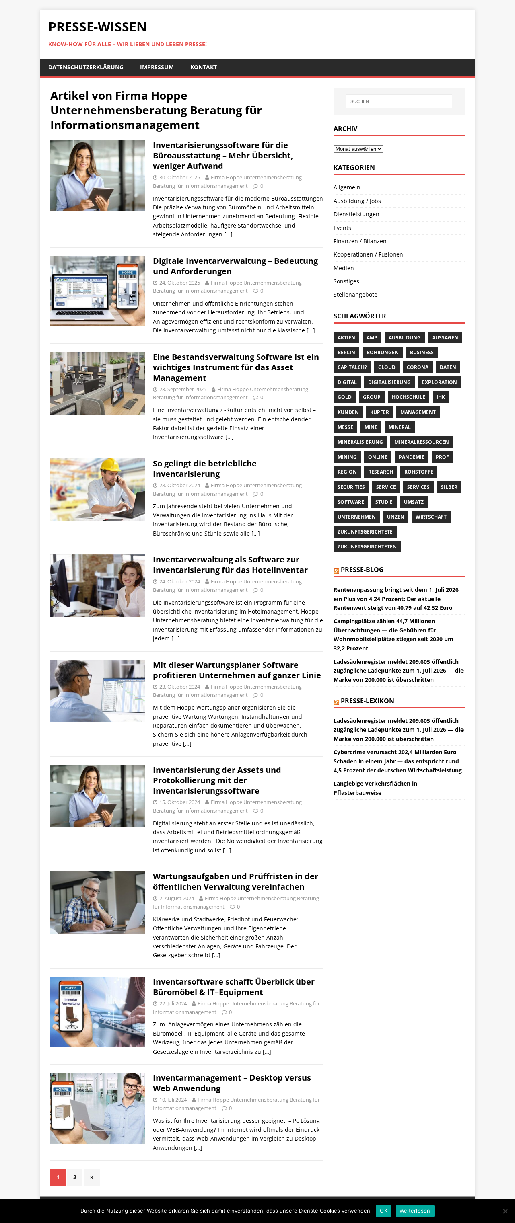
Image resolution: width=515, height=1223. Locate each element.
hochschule (408, 397)
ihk (441, 397)
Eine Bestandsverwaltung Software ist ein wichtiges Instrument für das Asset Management (236, 367)
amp (372, 337)
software (351, 502)
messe (345, 427)
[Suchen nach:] (399, 101)
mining (347, 456)
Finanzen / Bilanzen (360, 241)
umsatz (414, 502)
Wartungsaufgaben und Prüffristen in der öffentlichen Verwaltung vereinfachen (235, 881)
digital (347, 382)
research (380, 471)
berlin (346, 352)
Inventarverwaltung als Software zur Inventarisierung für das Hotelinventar (230, 564)
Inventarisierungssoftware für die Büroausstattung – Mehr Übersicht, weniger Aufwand (223, 155)
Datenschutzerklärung (86, 67)
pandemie (411, 456)
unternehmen (357, 516)
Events (342, 228)
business (422, 352)
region (347, 471)
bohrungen (383, 352)
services (418, 487)
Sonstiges (346, 281)
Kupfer (379, 412)
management (418, 412)
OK (383, 1210)
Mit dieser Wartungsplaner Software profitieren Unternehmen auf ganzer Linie (237, 670)
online (377, 456)
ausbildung (405, 337)
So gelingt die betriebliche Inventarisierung (205, 468)
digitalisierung (389, 382)
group (372, 397)
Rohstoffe (418, 471)
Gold (345, 397)
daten (448, 367)
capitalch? (352, 367)
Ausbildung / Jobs (357, 201)
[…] (228, 234)
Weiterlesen (415, 1210)
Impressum (157, 67)
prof (442, 456)
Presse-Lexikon (367, 700)
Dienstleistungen (356, 214)
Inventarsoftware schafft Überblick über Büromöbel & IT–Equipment (234, 986)
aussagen (445, 337)
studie (384, 502)
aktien (346, 337)
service (386, 487)
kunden (348, 412)
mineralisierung (360, 442)
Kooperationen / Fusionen (368, 254)
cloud (387, 367)
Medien (344, 268)
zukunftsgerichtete (365, 531)
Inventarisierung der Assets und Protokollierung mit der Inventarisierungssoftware (217, 780)
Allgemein (347, 187)
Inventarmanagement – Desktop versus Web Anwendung (232, 1083)
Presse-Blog (362, 569)
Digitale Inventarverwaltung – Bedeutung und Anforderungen (235, 266)
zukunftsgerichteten (367, 546)
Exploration (439, 382)
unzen (395, 516)
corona (417, 367)
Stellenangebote (355, 294)
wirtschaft (431, 516)
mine (371, 427)
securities (351, 487)
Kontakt (203, 67)
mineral (400, 427)
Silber (449, 487)
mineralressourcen (421, 442)
